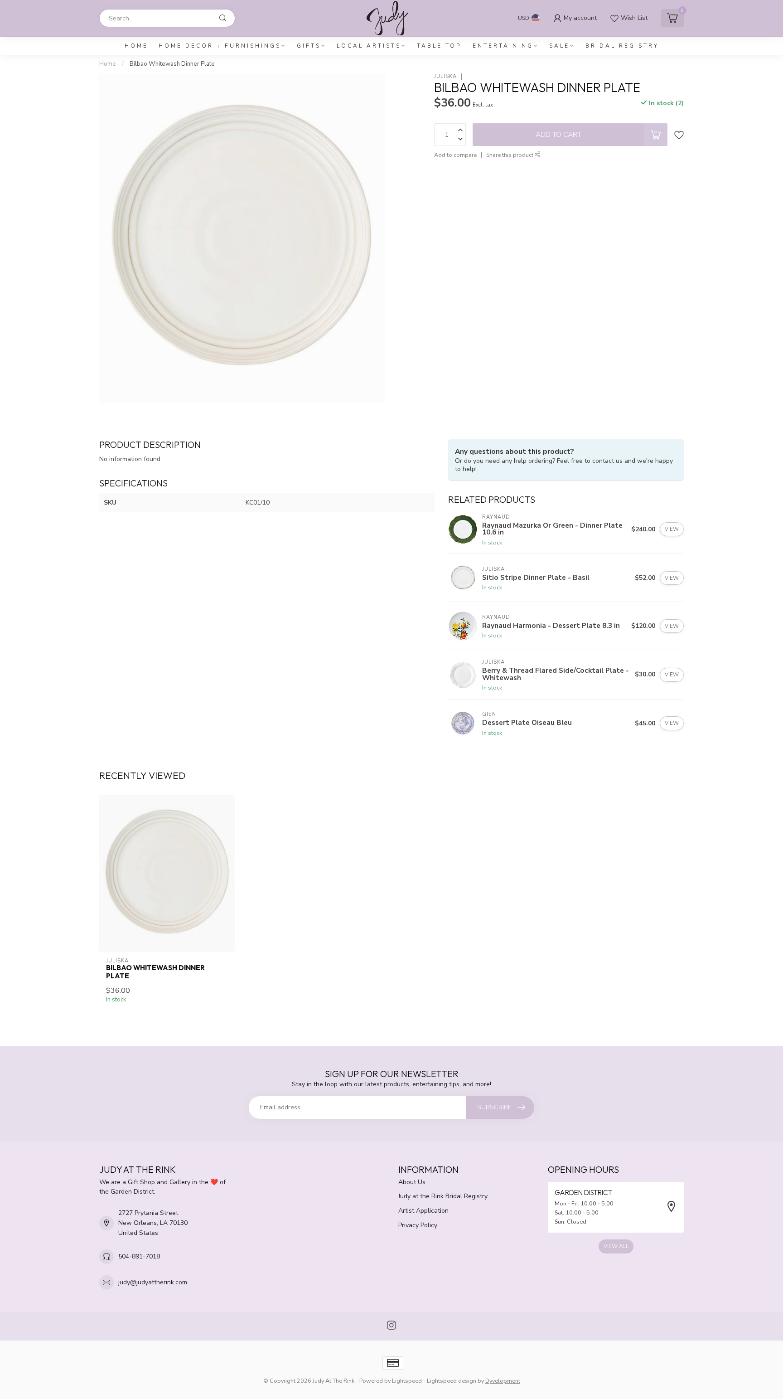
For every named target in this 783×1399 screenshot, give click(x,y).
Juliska (445, 76)
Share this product (510, 155)
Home (136, 45)
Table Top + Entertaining (475, 45)
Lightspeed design (451, 1380)
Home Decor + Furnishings (220, 45)
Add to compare (455, 155)
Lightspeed (407, 1380)
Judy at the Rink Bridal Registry (443, 1196)
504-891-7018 (139, 1256)
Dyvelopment (502, 1380)
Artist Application (423, 1210)
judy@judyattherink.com (152, 1282)
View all (616, 1246)
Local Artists (369, 45)
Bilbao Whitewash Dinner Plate (172, 64)
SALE (559, 45)
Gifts (309, 45)
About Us (411, 1182)
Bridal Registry (622, 45)
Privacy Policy (417, 1225)
